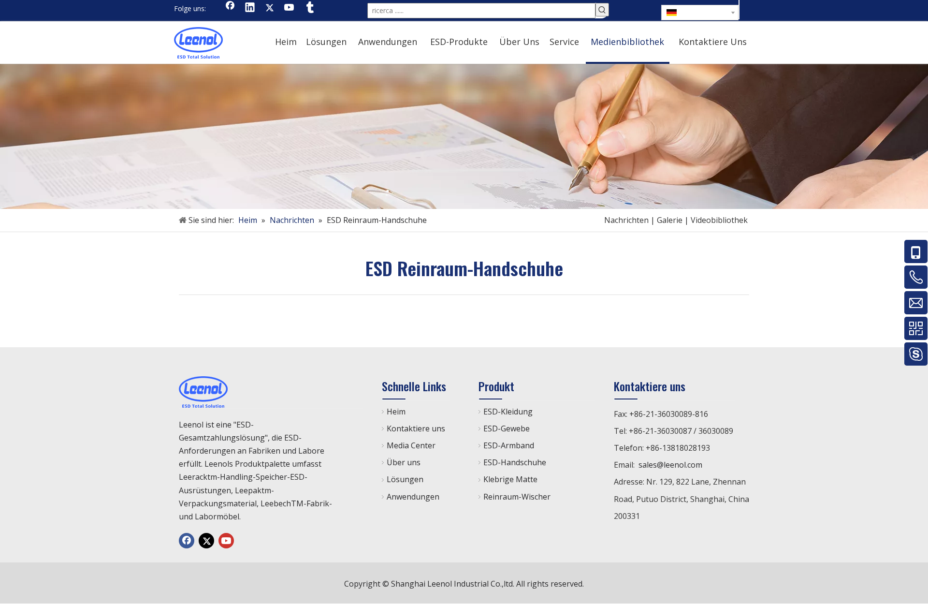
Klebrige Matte (510, 479)
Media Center (411, 445)
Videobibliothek (719, 220)
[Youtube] (289, 8)
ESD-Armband (508, 445)
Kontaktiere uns (416, 428)
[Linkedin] (250, 8)
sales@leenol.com (670, 464)
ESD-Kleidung (508, 411)
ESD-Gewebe (506, 428)
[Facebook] (230, 8)
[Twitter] (269, 8)
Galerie (669, 220)
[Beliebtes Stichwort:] (602, 9)
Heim (396, 411)
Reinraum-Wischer (517, 496)
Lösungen (405, 479)
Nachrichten (626, 220)
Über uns (403, 462)
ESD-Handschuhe (514, 462)
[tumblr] (309, 8)
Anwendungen (413, 496)
